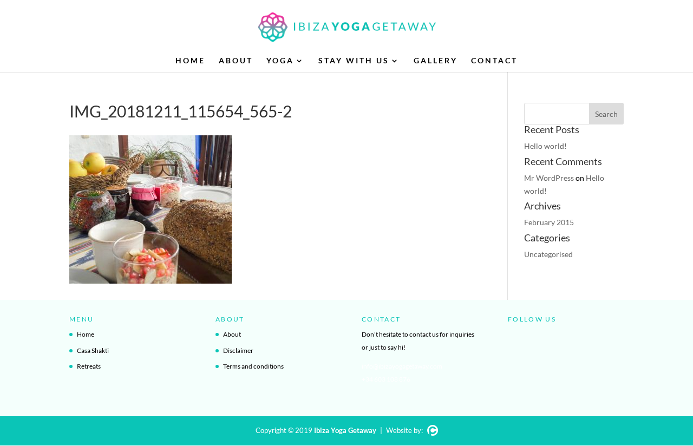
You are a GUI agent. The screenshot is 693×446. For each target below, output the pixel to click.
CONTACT (494, 61)
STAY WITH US (353, 61)
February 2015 (549, 222)
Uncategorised (548, 254)
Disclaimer (238, 350)
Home (85, 334)
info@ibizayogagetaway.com (402, 366)
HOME (190, 61)
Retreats (89, 366)
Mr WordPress (549, 177)
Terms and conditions (253, 366)
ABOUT (236, 61)
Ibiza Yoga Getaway (345, 430)
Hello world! (545, 145)
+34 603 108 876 (386, 379)
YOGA (280, 61)
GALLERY (435, 61)
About (232, 334)
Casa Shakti (93, 350)
